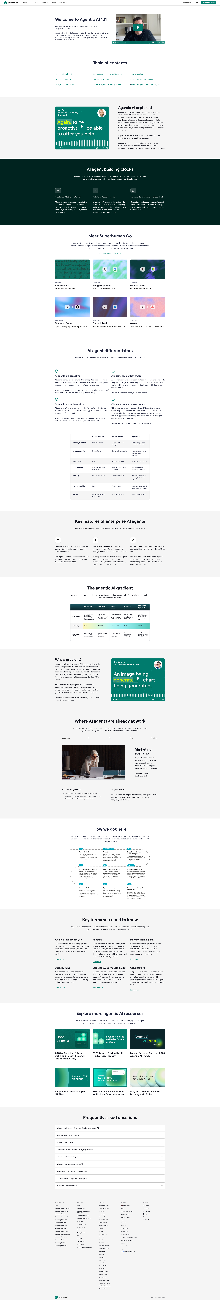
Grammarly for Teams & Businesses (83, 1211)
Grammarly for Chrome (61, 1220)
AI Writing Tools (103, 1234)
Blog (78, 1235)
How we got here (137, 74)
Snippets (101, 1254)
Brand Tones (102, 1260)
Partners (123, 1226)
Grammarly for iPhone (61, 1240)
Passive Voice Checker (105, 1286)
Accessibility (124, 1246)
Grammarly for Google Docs (62, 1234)
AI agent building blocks (65, 79)
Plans (78, 1205)
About (122, 1208)
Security (123, 1243)
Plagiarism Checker (104, 1208)
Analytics (101, 1257)
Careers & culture (125, 1217)
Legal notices (124, 1249)
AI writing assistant (82, 1230)
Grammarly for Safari (60, 1222)
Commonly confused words (84, 1247)
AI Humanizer (102, 1217)
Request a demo (186, 2)
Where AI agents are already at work (107, 84)
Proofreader (102, 1289)
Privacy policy (124, 1231)
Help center (146, 1205)
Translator (101, 1228)
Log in (196, 2)
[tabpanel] (110, 775)
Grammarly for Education (83, 1218)
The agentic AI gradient (102, 79)
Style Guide (102, 1251)
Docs (56, 1205)
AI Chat (101, 1231)
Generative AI (81, 1227)
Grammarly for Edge (60, 1228)
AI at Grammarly (81, 1224)
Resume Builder (103, 1274)
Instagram (147, 1214)
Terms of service (125, 1234)
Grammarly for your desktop (62, 1208)
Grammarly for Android (61, 1245)
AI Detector (102, 1214)
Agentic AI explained (64, 74)
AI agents (101, 1211)
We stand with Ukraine (127, 1211)
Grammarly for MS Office (61, 1231)
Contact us (146, 1208)
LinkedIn (147, 1220)
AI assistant (80, 1221)
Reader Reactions (103, 1271)
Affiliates (123, 1223)
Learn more (59, 959)
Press (122, 1220)
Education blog (81, 1241)
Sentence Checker (104, 1280)
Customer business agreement (129, 1237)
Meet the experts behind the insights (145, 84)
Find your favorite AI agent (109, 253)
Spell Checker (102, 1277)
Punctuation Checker (104, 1283)
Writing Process (81, 1233)
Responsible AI (125, 1214)
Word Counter (103, 1240)
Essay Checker (103, 1222)
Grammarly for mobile (61, 1237)
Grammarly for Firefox (61, 1225)
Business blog (80, 1244)
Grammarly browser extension (63, 1217)
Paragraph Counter (104, 1245)
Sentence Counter (104, 1248)
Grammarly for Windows (61, 1211)
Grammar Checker (104, 1205)
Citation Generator (104, 1220)
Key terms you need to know (142, 79)
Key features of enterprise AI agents (107, 74)
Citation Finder (103, 1266)
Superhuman (126, 1205)
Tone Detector (103, 1237)
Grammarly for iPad (60, 1243)
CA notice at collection (127, 1240)
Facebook (147, 1211)
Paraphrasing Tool (103, 1225)
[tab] (66, 739)
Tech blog (79, 1238)
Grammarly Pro (81, 1208)
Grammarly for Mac (60, 1214)
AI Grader (101, 1269)
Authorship (102, 1263)
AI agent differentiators (65, 84)
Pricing (54, 2)
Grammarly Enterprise (83, 1215)
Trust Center (124, 1228)
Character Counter (104, 1243)
